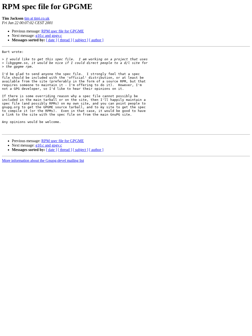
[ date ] (51, 40)
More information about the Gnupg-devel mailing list (43, 160)
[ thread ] (65, 40)
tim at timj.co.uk (36, 18)
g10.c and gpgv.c (48, 35)
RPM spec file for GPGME (62, 31)
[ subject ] (80, 40)
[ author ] (96, 40)
